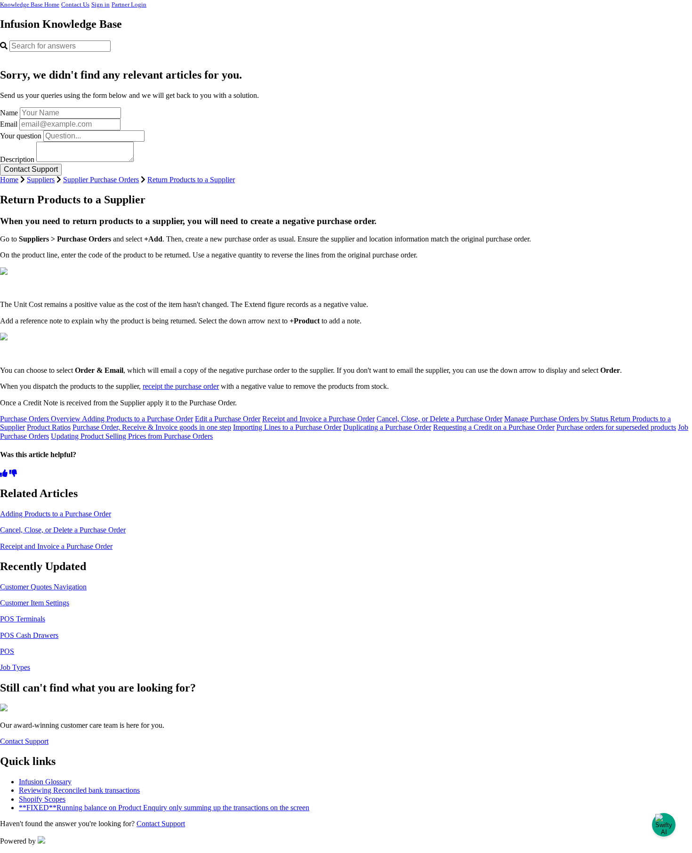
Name (9, 113)
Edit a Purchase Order (227, 419)
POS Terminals (22, 619)
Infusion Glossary (45, 782)
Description (17, 159)
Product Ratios (49, 427)
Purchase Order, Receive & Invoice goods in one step (151, 427)
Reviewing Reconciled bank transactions (79, 790)
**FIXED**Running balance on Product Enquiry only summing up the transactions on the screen (164, 808)
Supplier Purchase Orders (101, 180)
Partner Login (129, 4)
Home (9, 180)
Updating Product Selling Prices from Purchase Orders (132, 436)
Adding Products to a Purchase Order (137, 419)
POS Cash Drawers (29, 635)
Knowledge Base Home (29, 4)
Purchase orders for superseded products (616, 427)
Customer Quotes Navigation (43, 587)
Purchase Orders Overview (41, 419)
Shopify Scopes (42, 799)
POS (7, 651)
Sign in (100, 4)
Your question (20, 136)
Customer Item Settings (34, 603)
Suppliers (41, 180)
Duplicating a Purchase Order (387, 427)
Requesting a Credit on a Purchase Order (494, 427)
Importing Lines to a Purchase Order (287, 427)
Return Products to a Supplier (191, 180)
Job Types (15, 667)
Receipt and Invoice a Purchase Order (318, 419)
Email (8, 124)
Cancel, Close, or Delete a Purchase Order (439, 419)
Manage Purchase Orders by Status (557, 419)
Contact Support (24, 741)
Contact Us (75, 4)
